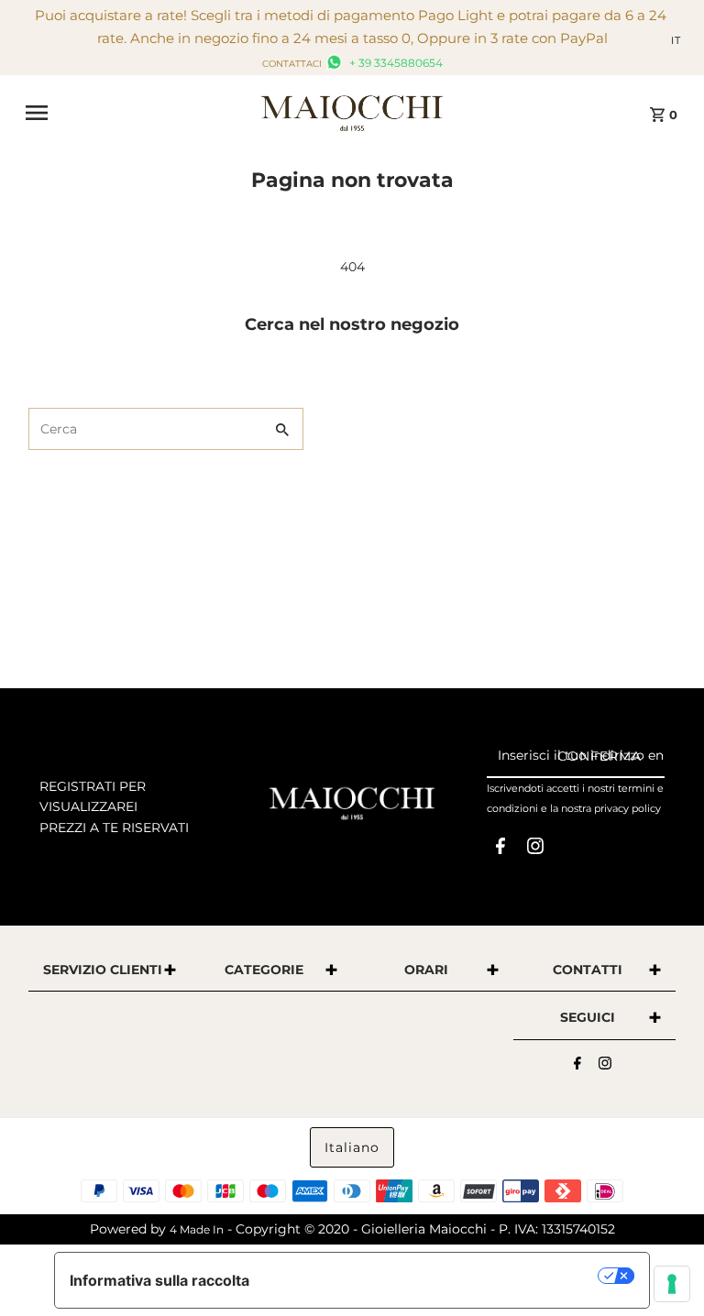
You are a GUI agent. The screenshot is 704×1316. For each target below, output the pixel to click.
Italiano (352, 1147)
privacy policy (627, 808)
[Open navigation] (137, 113)
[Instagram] (535, 849)
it (676, 40)
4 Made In (197, 1229)
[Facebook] (500, 849)
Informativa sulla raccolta (159, 1280)
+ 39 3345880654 (394, 63)
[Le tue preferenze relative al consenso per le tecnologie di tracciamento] (671, 1284)
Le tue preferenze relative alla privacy (433, 1276)
